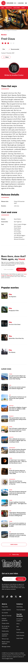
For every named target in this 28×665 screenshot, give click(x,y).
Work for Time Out (6, 615)
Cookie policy (5, 631)
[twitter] (16, 597)
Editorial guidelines (4, 619)
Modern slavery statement (6, 642)
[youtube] (20, 597)
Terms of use (5, 639)
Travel (23, 7)
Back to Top (15, 554)
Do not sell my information (5, 627)
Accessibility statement (5, 635)
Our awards (5, 612)
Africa (17, 623)
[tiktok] (7, 597)
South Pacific (19, 638)
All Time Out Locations (19, 620)
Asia (17, 626)
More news (14, 544)
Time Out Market (20, 610)
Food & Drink (17, 7)
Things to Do (9, 7)
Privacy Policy (10, 275)
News (2, 7)
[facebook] (11, 597)
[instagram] (3, 597)
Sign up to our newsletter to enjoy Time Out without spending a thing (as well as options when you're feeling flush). (12, 264)
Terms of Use (5, 586)
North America (20, 632)
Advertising (19, 607)
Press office (5, 607)
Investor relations (6, 610)
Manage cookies (6, 646)
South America (20, 635)
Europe (18, 629)
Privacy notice (5, 623)
